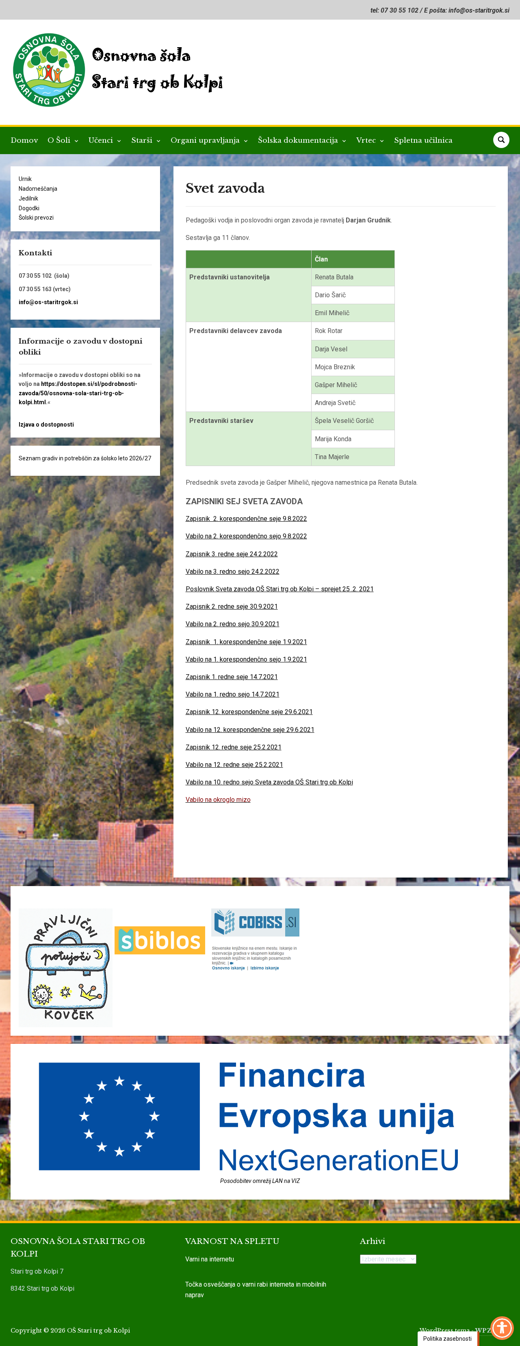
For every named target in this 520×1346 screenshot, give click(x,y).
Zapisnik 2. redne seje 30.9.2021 (232, 606)
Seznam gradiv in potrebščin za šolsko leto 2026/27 (85, 458)
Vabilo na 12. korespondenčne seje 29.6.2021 (250, 730)
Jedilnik (28, 198)
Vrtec (367, 140)
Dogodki (29, 208)
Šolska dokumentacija (299, 140)
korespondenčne (246, 712)
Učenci (102, 140)
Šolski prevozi (36, 217)
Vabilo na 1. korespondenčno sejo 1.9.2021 (246, 659)
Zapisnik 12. (204, 712)
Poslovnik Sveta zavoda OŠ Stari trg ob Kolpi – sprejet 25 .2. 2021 (280, 589)
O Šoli (60, 140)
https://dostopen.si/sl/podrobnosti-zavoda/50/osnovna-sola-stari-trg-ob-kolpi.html (78, 393)
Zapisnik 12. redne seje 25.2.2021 (234, 747)
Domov (24, 140)
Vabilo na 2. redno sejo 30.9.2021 (233, 624)
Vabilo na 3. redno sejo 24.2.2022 (233, 571)
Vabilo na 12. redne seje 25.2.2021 (234, 765)
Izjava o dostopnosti (46, 424)
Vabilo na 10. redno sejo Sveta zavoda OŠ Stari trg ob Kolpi (269, 782)
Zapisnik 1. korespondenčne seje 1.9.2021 (246, 642)
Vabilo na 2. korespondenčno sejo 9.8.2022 (246, 536)
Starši (142, 140)
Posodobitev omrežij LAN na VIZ (260, 1181)
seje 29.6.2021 (292, 712)
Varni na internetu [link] (209, 1259)
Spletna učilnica (423, 140)
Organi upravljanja (206, 140)
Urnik (25, 179)
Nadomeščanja (38, 188)
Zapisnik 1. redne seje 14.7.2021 (232, 677)
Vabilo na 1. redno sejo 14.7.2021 (233, 694)
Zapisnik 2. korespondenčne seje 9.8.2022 (246, 519)
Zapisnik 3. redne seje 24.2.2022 (232, 554)
